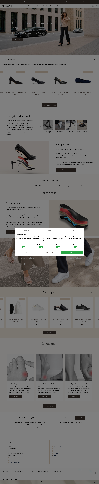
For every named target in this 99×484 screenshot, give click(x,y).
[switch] (41, 247)
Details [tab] (49, 230)
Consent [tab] (26, 230)
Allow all (72, 252)
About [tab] (72, 230)
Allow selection (49, 252)
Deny (27, 252)
